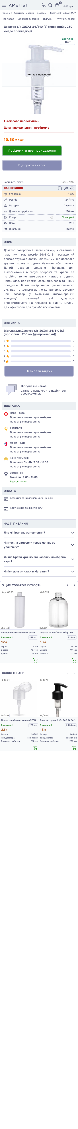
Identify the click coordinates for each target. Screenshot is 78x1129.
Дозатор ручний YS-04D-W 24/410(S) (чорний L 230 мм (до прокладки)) (58, 720)
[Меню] (4, 5)
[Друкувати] (72, 188)
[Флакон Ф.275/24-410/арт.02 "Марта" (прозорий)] (58, 610)
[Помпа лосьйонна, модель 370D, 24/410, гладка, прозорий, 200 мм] (19, 697)
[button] (67, 585)
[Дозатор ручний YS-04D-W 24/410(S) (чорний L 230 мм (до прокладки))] (58, 697)
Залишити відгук (14, 182)
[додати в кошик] (35, 660)
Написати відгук (39, 371)
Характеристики (28, 18)
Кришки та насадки (24, 13)
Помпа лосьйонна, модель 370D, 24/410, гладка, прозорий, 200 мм (19, 720)
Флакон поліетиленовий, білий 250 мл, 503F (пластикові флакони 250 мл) (19, 632)
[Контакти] (44, 5)
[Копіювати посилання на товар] (60, 188)
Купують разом (66, 18)
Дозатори (42, 13)
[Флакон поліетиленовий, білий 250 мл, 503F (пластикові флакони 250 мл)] (19, 610)
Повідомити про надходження (32, 150)
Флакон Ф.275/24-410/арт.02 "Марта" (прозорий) (58, 632)
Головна (6, 13)
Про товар (8, 18)
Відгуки (47, 18)
